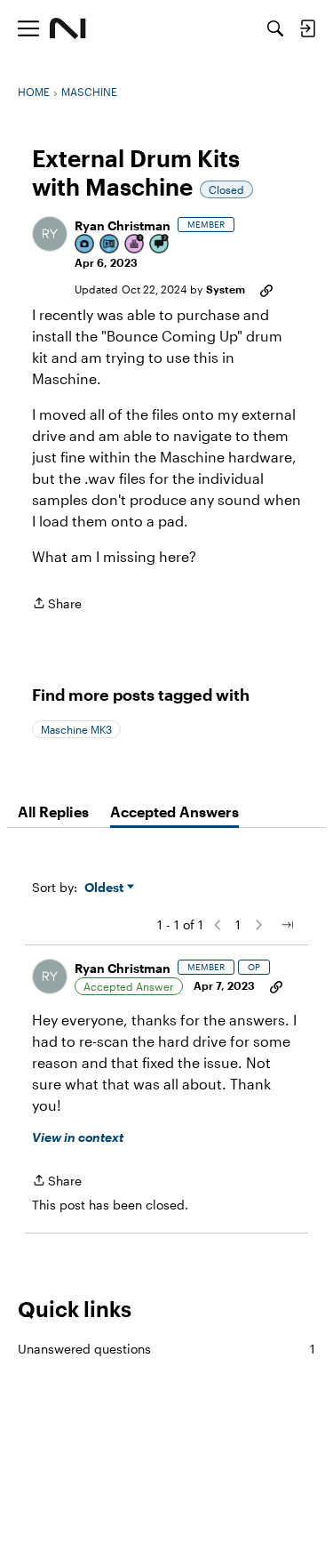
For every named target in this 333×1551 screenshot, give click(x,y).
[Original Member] (110, 245)
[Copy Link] (266, 289)
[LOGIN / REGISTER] (307, 28)
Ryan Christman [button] (122, 225)
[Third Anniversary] (135, 245)
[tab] (53, 812)
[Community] (68, 28)
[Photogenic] (85, 245)
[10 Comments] (159, 245)
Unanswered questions (166, 1348)
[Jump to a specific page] (287, 925)
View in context (77, 1137)
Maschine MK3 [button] (76, 729)
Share (57, 605)
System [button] (225, 289)
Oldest (105, 888)
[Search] (275, 28)
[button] (49, 234)
